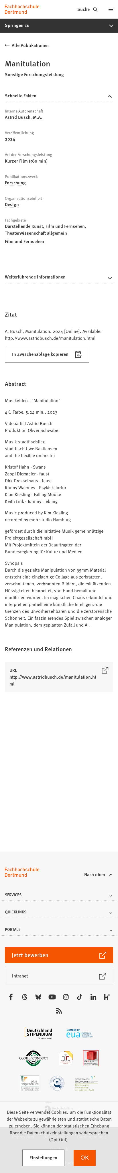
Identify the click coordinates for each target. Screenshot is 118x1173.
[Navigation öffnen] (111, 9)
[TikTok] (79, 997)
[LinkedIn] (93, 997)
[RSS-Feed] (59, 1011)
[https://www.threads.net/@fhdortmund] (25, 997)
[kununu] (107, 997)
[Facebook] (11, 997)
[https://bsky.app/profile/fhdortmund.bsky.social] (38, 997)
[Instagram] (66, 997)
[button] (59, 25)
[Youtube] (52, 997)
